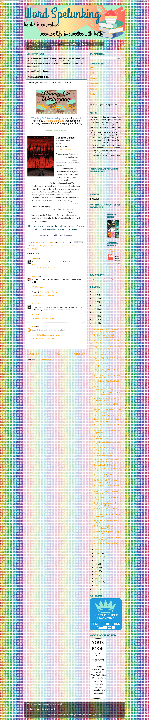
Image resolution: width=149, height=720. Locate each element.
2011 (95, 590)
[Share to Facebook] (80, 242)
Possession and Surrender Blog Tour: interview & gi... (108, 521)
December (99, 326)
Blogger (98, 715)
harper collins (38, 246)
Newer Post (33, 353)
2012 (95, 323)
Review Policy (108, 148)
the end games (63, 246)
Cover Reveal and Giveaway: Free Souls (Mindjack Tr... (107, 437)
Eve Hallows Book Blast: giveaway (107, 465)
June (97, 568)
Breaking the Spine (54, 120)
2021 (95, 291)
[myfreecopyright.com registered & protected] (44, 704)
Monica (35, 258)
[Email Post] (70, 242)
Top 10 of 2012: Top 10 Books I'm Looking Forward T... (107, 348)
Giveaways (86, 44)
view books (118, 269)
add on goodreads (63, 149)
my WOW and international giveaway (46, 335)
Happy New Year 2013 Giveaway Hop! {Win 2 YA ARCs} (106, 330)
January (98, 585)
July (96, 564)
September (99, 557)
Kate (34, 326)
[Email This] (75, 242)
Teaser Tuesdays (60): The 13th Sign (107, 415)
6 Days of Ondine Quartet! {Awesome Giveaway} (104, 454)
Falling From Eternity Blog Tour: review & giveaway (106, 420)
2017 (95, 305)
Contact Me (98, 44)
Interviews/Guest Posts (70, 44)
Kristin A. (36, 304)
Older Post (79, 353)
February (98, 582)
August (98, 560)
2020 (95, 295)
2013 (95, 320)
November (99, 550)
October (98, 553)
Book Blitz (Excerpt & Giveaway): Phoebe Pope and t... (107, 492)
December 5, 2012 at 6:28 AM (43, 318)
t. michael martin (50, 246)
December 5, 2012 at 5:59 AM (43, 296)
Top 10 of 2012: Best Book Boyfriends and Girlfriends (105, 353)
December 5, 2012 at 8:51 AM (43, 338)
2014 (95, 316)
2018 (95, 302)
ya (37, 249)
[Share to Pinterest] (82, 242)
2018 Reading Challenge (114, 251)
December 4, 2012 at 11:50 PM (43, 268)
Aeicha (116, 254)
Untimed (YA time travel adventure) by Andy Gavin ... (107, 376)
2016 (95, 309)
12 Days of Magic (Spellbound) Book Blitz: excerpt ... (106, 481)
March (97, 578)
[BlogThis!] (77, 242)
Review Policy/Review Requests (38, 48)
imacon (82, 715)
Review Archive (52, 44)
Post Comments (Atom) (46, 359)
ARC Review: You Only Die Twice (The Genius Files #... (107, 393)
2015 (95, 312)
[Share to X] (78, 242)
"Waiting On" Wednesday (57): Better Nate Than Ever (105, 460)
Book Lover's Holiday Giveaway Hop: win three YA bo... (106, 527)
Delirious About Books (48, 292)
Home (30, 44)
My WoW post (37, 287)
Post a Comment (36, 344)
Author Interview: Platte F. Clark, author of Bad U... (106, 475)
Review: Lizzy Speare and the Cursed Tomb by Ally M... (105, 336)
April (97, 575)
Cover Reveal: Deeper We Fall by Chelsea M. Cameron (106, 533)
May (97, 571)
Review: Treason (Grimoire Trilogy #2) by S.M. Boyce (107, 504)
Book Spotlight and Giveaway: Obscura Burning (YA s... (105, 388)
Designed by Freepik (48, 709)
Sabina (34, 276)
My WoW (35, 315)
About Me (39, 44)
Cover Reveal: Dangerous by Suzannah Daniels (105, 399)
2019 (95, 298)
